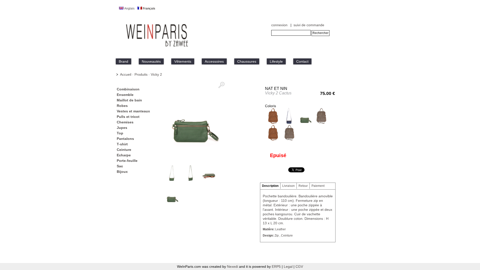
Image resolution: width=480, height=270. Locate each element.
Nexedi (232, 267)
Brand (123, 61)
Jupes (122, 128)
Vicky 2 (156, 74)
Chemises (125, 122)
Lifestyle (276, 61)
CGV (299, 267)
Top (120, 133)
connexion (279, 25)
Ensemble (125, 95)
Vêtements (182, 61)
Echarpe (124, 155)
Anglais (129, 8)
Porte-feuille (127, 161)
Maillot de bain (129, 100)
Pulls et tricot (128, 117)
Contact (302, 61)
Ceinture (124, 150)
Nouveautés (151, 61)
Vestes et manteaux (133, 111)
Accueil (125, 74)
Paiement (318, 186)
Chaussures (246, 61)
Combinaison (128, 89)
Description (270, 186)
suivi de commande (309, 25)
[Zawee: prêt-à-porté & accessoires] (157, 47)
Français (149, 8)
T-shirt (122, 144)
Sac (120, 166)
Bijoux (122, 172)
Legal (289, 267)
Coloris (270, 106)
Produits (141, 74)
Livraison (288, 186)
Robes (122, 106)
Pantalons (125, 139)
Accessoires (214, 61)
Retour (303, 186)
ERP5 (276, 267)
